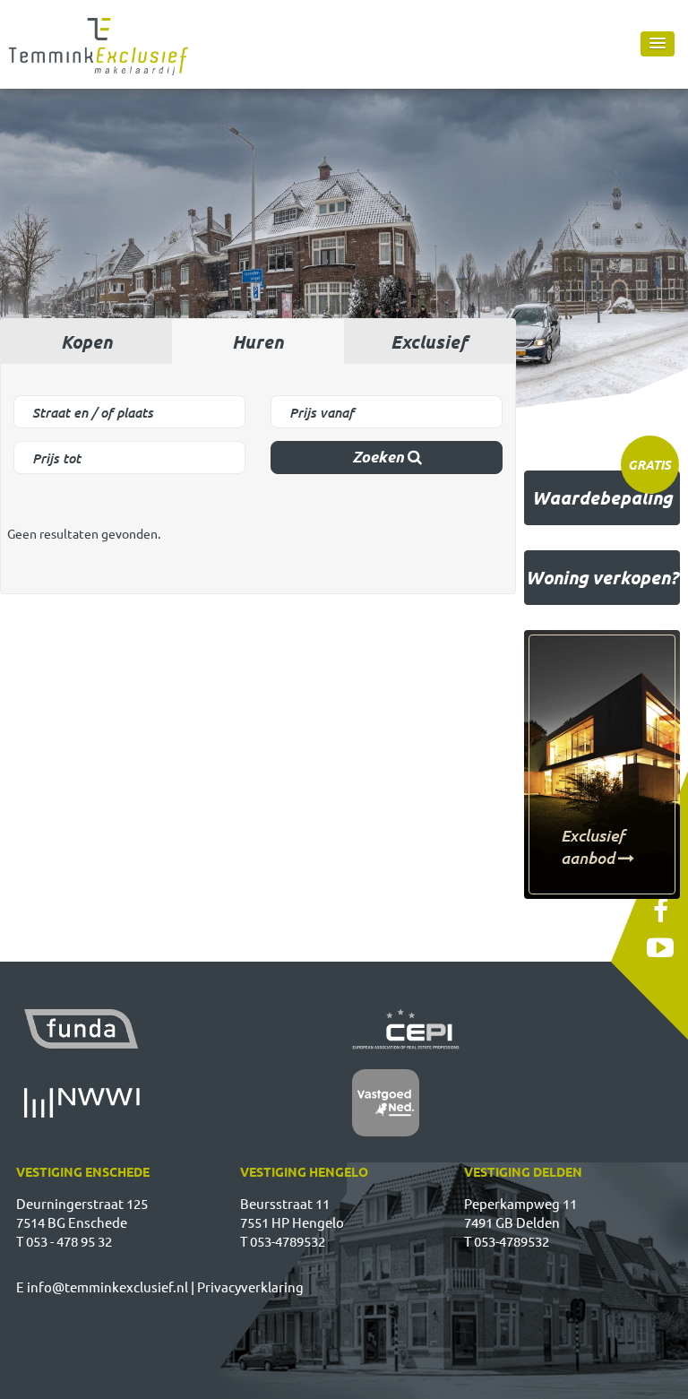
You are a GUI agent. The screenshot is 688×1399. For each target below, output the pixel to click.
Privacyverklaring (250, 1286)
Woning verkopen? (602, 577)
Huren (257, 341)
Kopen (86, 341)
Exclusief (429, 341)
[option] (344, 246)
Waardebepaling (602, 497)
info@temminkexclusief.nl (107, 1286)
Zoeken (380, 457)
